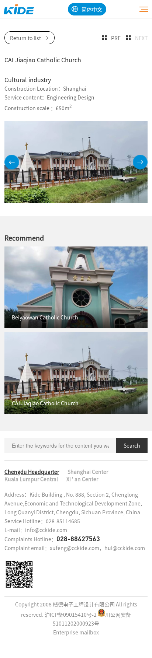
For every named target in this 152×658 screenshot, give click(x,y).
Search (132, 445)
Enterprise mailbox (76, 632)
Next (141, 38)
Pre (116, 38)
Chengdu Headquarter (31, 471)
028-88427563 (78, 539)
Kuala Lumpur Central (31, 479)
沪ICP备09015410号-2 (71, 614)
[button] (11, 162)
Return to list (25, 38)
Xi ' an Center (82, 479)
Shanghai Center (88, 471)
